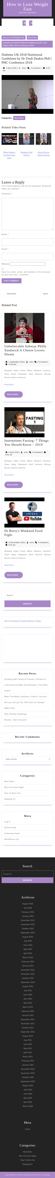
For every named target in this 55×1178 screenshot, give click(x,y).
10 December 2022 (17, 542)
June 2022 (27, 995)
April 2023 (27, 953)
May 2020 (28, 1098)
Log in (7, 822)
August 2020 (27, 1085)
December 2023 (28, 920)
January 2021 (28, 1065)
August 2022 (27, 986)
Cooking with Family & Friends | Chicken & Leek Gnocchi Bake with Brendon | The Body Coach (26, 685)
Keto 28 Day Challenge (15, 714)
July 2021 (28, 1040)
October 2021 (28, 1028)
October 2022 (28, 978)
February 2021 (27, 1061)
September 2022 (28, 982)
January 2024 (28, 916)
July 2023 (28, 941)
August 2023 (27, 937)
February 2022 (27, 1011)
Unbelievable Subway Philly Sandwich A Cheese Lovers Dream (25, 350)
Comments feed (12, 833)
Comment (7, 194)
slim (23, 68)
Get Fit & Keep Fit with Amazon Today (22, 621)
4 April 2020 (11, 68)
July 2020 (28, 1090)
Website (5, 264)
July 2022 (28, 990)
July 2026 (28, 908)
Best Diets (32, 37)
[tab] (24, 23)
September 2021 (28, 1032)
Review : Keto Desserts (15, 720)
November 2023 (28, 924)
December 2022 (28, 970)
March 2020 (28, 1106)
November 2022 (28, 974)
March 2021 (28, 1057)
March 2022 (28, 1007)
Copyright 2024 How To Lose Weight (36, 1175)
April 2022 (27, 1003)
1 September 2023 (16, 362)
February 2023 (27, 961)
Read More (9, 384)
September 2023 (28, 933)
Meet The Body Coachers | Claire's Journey (25, 696)
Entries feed (10, 827)
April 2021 (27, 1052)
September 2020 (28, 1081)
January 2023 (28, 966)
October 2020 (28, 1077)
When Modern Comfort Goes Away (9, 155)
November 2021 (28, 1023)
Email (5, 249)
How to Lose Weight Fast (27, 7)
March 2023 (28, 957)
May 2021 (28, 1048)
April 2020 (27, 1102)
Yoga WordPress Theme (14, 1175)
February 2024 (27, 912)
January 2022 (28, 1015)
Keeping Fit (9, 799)
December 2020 (28, 1069)
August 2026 (27, 904)
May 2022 (28, 999)
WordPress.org (11, 839)
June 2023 (27, 945)
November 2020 (28, 1073)
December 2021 (28, 1019)
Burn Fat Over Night (14, 787)
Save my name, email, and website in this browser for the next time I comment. (26, 273)
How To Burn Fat (12, 793)
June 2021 (27, 1044)
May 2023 (28, 949)
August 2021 (27, 1036)
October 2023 (28, 928)
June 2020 (27, 1094)
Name (5, 234)
